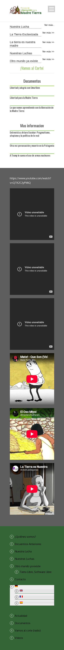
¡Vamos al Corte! (32, 68)
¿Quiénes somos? (25, 536)
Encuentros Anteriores (28, 544)
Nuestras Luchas (24, 558)
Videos (19, 638)
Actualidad (21, 615)
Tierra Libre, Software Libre (36, 572)
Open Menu (51, 9)
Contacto (20, 579)
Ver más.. (49, 25)
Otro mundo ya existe (28, 566)
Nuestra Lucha (23, 551)
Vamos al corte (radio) (28, 630)
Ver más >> (48, 32)
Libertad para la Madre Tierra (24, 97)
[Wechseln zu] (34, 586)
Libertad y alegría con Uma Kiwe (25, 87)
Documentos (22, 623)
